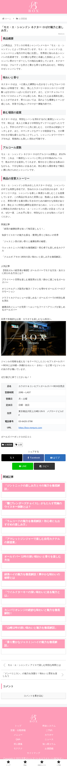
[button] (44, 466)
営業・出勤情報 (18, 730)
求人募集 (18, 744)
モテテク (18, 748)
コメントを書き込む (33, 695)
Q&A (18, 739)
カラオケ (49, 735)
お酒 (20, 445)
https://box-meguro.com (30, 427)
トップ (18, 725)
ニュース (49, 739)
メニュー (18, 735)
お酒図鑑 (8, 445)
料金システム (49, 725)
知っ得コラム (49, 744)
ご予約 (49, 730)
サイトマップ (33, 753)
